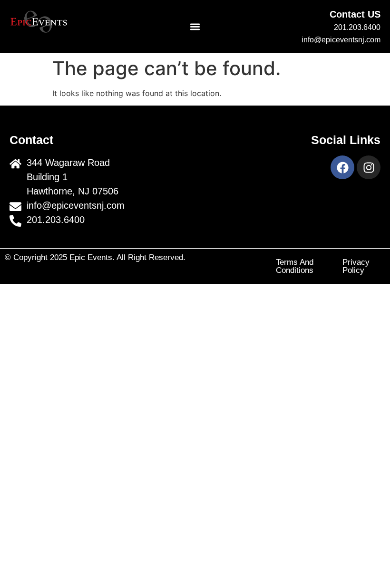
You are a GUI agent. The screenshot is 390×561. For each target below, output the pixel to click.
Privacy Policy (356, 266)
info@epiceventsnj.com (341, 40)
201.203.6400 (357, 27)
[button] (195, 27)
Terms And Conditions (294, 266)
